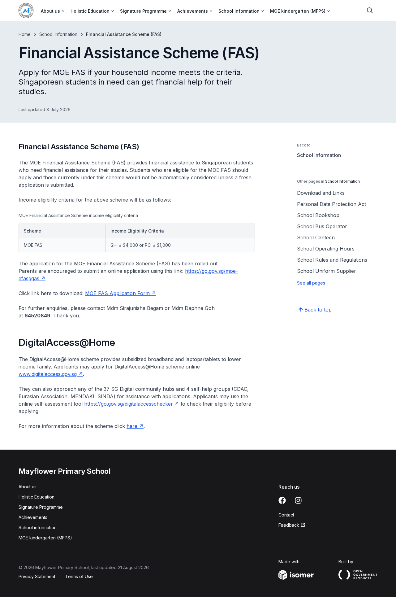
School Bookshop (318, 215)
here (132, 426)
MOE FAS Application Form (117, 293)
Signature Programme (41, 507)
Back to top (318, 310)
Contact (286, 514)
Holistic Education (36, 496)
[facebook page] (282, 500)
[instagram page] (298, 500)
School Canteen (316, 237)
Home (25, 34)
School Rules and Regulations (332, 260)
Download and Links (321, 193)
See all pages (311, 282)
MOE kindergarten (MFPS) (45, 537)
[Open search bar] (370, 10)
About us (28, 486)
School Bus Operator (322, 226)
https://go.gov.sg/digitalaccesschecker (128, 404)
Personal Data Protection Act (331, 204)
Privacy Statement (37, 576)
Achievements (33, 517)
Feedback (288, 525)
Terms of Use (79, 576)
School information (38, 527)
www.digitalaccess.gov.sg (48, 374)
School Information (58, 34)
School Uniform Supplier (326, 271)
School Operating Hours (326, 249)
